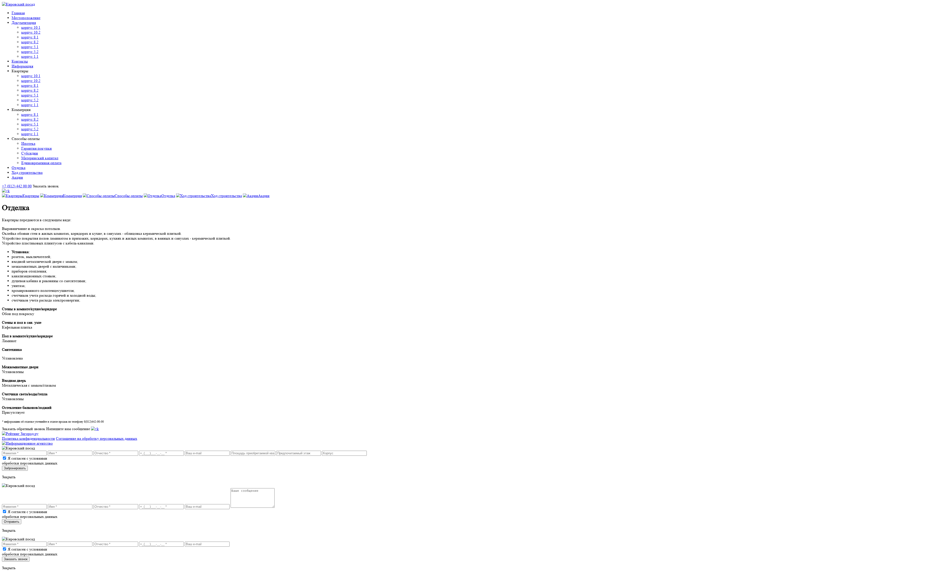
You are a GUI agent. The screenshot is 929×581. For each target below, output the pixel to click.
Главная (18, 13)
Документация (24, 22)
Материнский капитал (39, 158)
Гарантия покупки (36, 148)
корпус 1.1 (29, 56)
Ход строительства (27, 172)
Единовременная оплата (41, 163)
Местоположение (26, 17)
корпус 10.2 (30, 32)
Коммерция (72, 195)
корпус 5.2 (29, 51)
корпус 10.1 (30, 27)
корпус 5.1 (29, 46)
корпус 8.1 (29, 37)
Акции (17, 177)
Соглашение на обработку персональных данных (96, 438)
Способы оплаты (129, 195)
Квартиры (30, 195)
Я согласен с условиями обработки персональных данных (29, 460)
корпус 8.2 (29, 42)
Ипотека (28, 143)
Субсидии (29, 153)
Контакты (20, 61)
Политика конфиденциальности (28, 438)
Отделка (18, 167)
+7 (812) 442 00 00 (17, 186)
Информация (22, 66)
